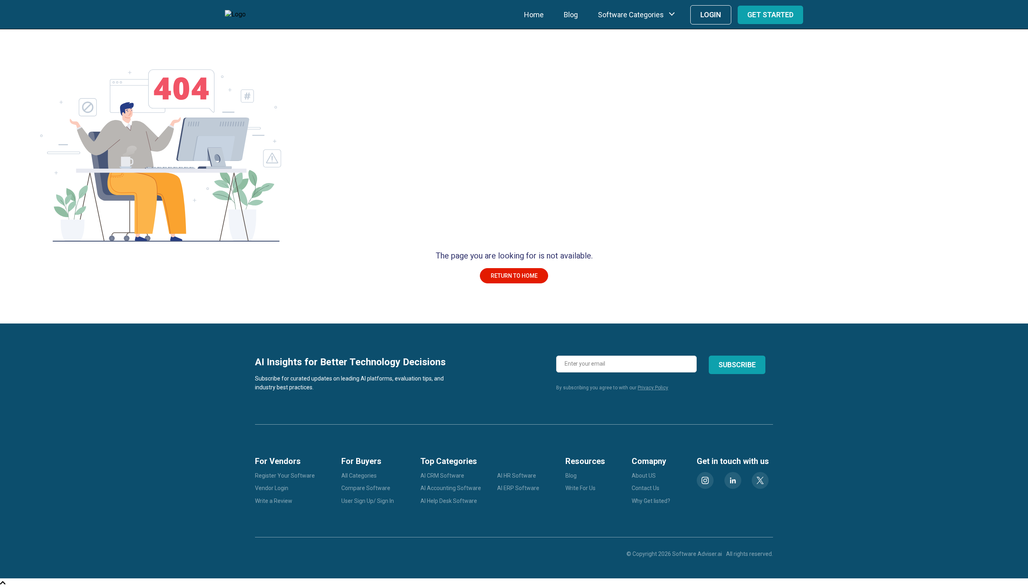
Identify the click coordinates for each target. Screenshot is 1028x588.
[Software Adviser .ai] (235, 14)
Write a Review (273, 501)
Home (534, 14)
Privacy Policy (653, 388)
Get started (770, 14)
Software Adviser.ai (697, 554)
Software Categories (631, 14)
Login (710, 14)
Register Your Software (285, 475)
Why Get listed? (651, 501)
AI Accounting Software (450, 488)
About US (644, 475)
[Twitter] (760, 480)
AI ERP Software (518, 488)
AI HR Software (516, 475)
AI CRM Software (442, 475)
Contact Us (645, 488)
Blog (571, 14)
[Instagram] (705, 480)
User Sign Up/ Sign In (367, 501)
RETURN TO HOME (514, 276)
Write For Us (580, 488)
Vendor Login (271, 488)
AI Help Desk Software (448, 501)
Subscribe (737, 364)
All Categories (359, 475)
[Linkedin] (732, 480)
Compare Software (365, 488)
